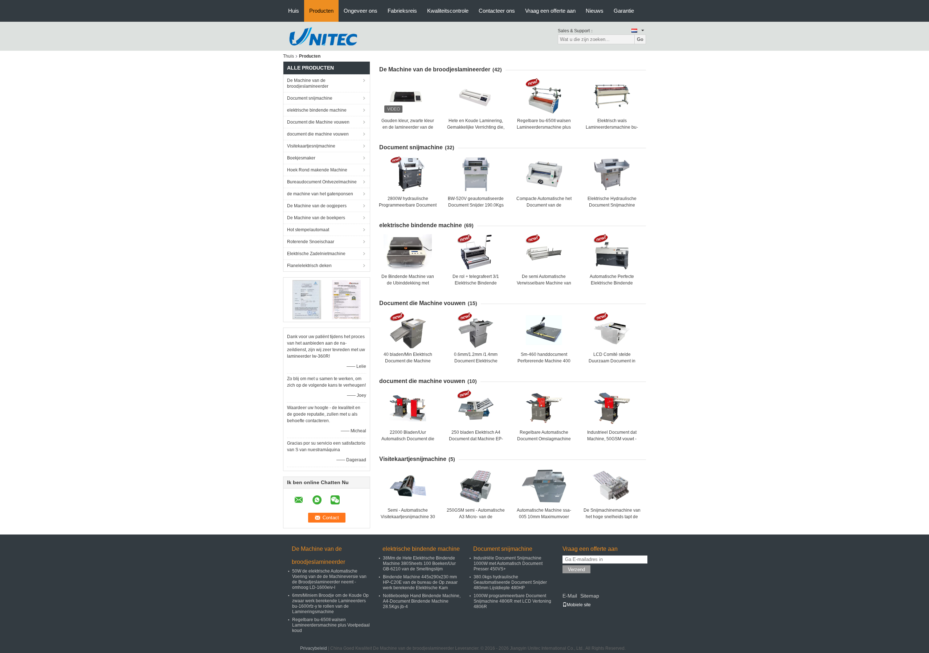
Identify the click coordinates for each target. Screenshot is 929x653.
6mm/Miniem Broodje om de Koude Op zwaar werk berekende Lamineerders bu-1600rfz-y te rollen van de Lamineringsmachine (330, 603)
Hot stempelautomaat (308, 229)
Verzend (576, 569)
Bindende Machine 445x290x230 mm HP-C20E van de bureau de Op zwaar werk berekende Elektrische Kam (420, 582)
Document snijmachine (309, 98)
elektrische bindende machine (317, 110)
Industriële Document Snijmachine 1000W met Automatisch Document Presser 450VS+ (508, 563)
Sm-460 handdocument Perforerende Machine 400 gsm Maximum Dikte (543, 361)
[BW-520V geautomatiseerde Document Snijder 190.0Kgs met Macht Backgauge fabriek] (475, 174)
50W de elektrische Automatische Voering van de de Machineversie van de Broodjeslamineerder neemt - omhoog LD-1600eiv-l (329, 579)
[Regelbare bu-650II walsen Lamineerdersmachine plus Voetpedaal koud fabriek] (544, 96)
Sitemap (589, 596)
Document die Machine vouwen (318, 122)
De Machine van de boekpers (316, 217)
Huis (293, 11)
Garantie (624, 11)
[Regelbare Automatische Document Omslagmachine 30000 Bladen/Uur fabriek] (544, 408)
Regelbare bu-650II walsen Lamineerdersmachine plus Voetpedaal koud (544, 127)
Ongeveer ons (360, 11)
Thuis (288, 56)
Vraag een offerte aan (550, 11)
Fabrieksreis (402, 11)
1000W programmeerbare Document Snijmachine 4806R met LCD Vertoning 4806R (512, 601)
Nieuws (594, 11)
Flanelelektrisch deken (309, 265)
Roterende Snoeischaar (310, 241)
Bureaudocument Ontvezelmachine (322, 181)
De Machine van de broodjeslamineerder (307, 83)
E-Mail (569, 596)
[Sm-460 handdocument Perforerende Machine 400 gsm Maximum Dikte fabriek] (544, 330)
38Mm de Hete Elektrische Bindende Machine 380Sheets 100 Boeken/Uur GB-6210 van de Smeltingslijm (419, 563)
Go (640, 39)
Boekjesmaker (301, 158)
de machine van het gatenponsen (320, 193)
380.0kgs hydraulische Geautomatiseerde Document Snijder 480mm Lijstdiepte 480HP (510, 582)
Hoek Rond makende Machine (317, 169)
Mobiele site (579, 604)
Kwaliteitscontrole (447, 11)
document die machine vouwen (318, 134)
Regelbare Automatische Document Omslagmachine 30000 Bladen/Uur (544, 439)
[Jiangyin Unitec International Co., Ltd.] (323, 35)
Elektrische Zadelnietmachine (316, 253)
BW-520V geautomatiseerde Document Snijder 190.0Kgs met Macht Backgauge (476, 205)
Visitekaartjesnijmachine (311, 146)
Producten (321, 11)
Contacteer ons (497, 11)
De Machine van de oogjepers (317, 205)
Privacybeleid (313, 648)
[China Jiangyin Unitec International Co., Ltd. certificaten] (307, 299)
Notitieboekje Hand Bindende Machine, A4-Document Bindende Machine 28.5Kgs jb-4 (422, 601)
